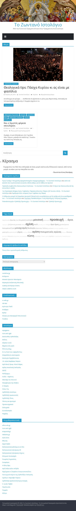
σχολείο (51, 236)
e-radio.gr (5, 300)
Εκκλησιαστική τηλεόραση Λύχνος (13, 453)
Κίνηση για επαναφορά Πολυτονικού (14, 316)
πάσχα (52, 94)
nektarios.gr (6, 434)
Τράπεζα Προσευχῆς (55, 201)
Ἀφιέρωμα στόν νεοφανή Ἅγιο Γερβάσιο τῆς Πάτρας (29, 193)
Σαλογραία (5, 407)
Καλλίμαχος (6, 373)
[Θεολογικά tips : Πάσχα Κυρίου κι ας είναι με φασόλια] (38, 49)
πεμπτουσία (6, 220)
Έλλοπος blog (6, 349)
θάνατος (69, 232)
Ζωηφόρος (5, 462)
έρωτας (13, 220)
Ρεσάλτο (5, 319)
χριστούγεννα (64, 224)
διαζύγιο (25, 232)
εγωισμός (4, 236)
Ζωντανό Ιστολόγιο (24, 94)
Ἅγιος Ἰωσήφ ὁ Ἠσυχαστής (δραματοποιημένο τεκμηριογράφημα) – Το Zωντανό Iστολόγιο (31, 181)
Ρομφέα (4, 490)
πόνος (23, 224)
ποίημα (48, 224)
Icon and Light (6, 333)
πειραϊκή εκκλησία (26, 220)
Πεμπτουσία (6, 487)
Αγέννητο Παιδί (7, 306)
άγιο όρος (55, 224)
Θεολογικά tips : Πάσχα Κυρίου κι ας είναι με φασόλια (36, 89)
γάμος (19, 232)
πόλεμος (64, 232)
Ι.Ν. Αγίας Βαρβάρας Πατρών (11, 361)
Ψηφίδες (5, 414)
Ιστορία (23, 115)
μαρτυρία (5, 232)
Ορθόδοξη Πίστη (7, 398)
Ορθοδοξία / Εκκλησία (11, 84)
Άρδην (4, 313)
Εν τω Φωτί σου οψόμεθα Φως (12, 352)
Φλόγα (4, 493)
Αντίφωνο (5, 276)
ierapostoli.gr (6, 431)
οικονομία (46, 220)
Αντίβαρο (5, 310)
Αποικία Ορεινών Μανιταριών (11, 279)
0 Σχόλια (35, 94)
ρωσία (61, 228)
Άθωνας (4, 441)
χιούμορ (66, 228)
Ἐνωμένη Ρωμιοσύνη (9, 459)
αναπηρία (56, 228)
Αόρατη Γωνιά (6, 343)
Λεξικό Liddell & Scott (9, 289)
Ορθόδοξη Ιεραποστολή (10, 395)
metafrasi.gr (6, 273)
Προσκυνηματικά (7, 404)
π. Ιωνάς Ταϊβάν (7, 484)
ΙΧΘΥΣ (4, 370)
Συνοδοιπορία (7, 411)
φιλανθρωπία (41, 224)
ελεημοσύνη (16, 236)
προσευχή (57, 219)
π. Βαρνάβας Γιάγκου (39, 236)
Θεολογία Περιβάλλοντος (10, 358)
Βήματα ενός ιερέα (8, 346)
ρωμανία (27, 131)
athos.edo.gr (6, 425)
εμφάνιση (17, 131)
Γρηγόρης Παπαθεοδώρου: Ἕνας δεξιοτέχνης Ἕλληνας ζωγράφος (45, 198)
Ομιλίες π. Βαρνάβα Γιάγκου (11, 478)
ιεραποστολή (13, 232)
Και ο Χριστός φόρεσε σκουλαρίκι (15, 124)
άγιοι (70, 219)
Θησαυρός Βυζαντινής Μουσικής (12, 282)
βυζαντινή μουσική (14, 224)
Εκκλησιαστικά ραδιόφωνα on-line (13, 447)
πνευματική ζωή (8, 228)
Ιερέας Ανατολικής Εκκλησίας (11, 367)
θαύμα (30, 232)
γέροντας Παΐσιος (42, 228)
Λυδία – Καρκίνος (7, 377)
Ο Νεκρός (5, 386)
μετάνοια (51, 228)
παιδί (36, 224)
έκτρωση (10, 236)
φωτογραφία (23, 236)
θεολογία (47, 94)
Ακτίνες (4, 340)
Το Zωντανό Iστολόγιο (38, 24)
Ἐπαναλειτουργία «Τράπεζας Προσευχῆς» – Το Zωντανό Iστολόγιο (24, 201)
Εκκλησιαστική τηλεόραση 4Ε (11, 450)
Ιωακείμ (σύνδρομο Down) (10, 286)
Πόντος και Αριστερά (9, 401)
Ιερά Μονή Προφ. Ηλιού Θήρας (12, 364)
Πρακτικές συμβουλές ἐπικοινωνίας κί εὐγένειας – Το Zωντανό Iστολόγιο (25, 186)
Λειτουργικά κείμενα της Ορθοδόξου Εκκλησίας (17, 475)
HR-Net (4, 303)
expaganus (5, 330)
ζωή (17, 220)
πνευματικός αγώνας (50, 231)
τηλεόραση (5, 224)
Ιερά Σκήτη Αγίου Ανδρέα (10, 468)
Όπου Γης (5, 389)
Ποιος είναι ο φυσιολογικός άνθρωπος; (15, 250)
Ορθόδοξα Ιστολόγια (9, 392)
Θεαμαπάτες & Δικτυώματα (10, 355)
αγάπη (36, 231)
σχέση (29, 224)
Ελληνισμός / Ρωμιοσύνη (11, 115)
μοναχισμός (21, 227)
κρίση (47, 236)
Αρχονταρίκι (6, 444)
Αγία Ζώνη (5, 438)
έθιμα (42, 94)
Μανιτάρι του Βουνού (9, 380)
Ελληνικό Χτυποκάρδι (9, 456)
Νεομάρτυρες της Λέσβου (10, 383)
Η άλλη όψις (6, 465)
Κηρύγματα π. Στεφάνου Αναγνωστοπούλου (16, 471)
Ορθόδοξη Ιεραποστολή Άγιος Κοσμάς (14, 481)
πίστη (30, 235)
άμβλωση (5, 239)
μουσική (38, 219)
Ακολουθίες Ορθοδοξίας (10, 336)
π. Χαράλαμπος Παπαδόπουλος (62, 236)
